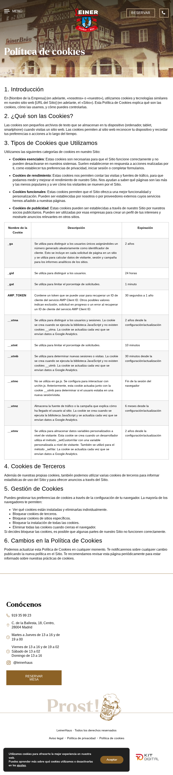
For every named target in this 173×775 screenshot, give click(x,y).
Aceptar (112, 760)
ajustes (21, 765)
